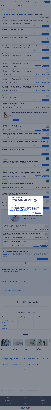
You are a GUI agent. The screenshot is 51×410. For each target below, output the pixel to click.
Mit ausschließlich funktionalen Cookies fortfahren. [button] (32, 203)
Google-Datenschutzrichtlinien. (23, 210)
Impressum (12, 210)
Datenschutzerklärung (33, 209)
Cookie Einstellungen (30, 212)
